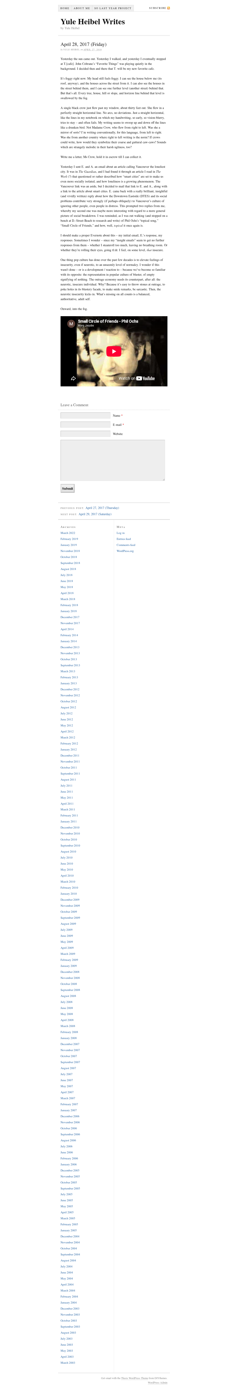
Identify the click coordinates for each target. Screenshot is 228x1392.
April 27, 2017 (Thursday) (102, 508)
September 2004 (70, 1254)
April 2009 (67, 948)
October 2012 (69, 701)
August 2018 (68, 569)
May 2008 (67, 1014)
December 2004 (70, 1236)
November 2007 (70, 1050)
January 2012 (69, 749)
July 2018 (67, 575)
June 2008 (67, 1008)
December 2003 (70, 1308)
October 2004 (69, 1248)
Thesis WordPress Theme (134, 1378)
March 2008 (68, 1026)
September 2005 (70, 1188)
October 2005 (69, 1182)
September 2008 (70, 990)
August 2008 (68, 996)
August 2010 (68, 851)
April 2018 (67, 593)
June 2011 (67, 791)
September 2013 (70, 665)
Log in (121, 533)
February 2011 (69, 815)
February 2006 (69, 1158)
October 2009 (69, 912)
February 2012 (69, 743)
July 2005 (67, 1194)
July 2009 (67, 930)
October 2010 (69, 839)
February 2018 (69, 605)
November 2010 (70, 833)
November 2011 (70, 761)
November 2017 (70, 623)
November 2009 (70, 906)
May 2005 (67, 1206)
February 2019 (69, 539)
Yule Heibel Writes (93, 21)
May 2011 (67, 797)
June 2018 (67, 581)
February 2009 (69, 960)
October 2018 (69, 557)
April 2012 (67, 731)
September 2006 (70, 1134)
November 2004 (70, 1242)
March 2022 (68, 533)
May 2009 (67, 942)
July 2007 (67, 1074)
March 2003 (68, 1363)
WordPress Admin (157, 1382)
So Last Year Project (113, 8)
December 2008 (70, 972)
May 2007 (67, 1086)
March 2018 (68, 599)
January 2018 (69, 611)
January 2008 (69, 1038)
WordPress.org (125, 551)
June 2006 (67, 1152)
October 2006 (69, 1128)
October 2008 (69, 984)
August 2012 (68, 707)
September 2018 (70, 563)
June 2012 (67, 719)
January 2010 (69, 894)
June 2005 (67, 1200)
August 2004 (68, 1260)
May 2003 (67, 1351)
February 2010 (69, 888)
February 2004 (69, 1296)
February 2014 (69, 635)
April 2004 (67, 1284)
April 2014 (67, 629)
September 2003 (70, 1326)
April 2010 (67, 875)
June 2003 (67, 1345)
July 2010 (67, 857)
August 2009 (68, 924)
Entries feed (124, 539)
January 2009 (69, 966)
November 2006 (70, 1122)
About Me (82, 8)
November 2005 (70, 1176)
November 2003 (70, 1314)
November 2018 (70, 551)
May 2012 (67, 725)
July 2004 (67, 1266)
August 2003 (68, 1332)
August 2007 (68, 1068)
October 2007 (69, 1056)
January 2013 (69, 683)
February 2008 (69, 1032)
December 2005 (70, 1170)
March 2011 (68, 809)
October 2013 (69, 659)
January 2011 (69, 821)
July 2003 (67, 1339)
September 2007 (70, 1062)
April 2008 (67, 1020)
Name (118, 415)
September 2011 (70, 773)
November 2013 (70, 653)
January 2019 (69, 545)
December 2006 (70, 1116)
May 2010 (67, 869)
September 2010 (70, 845)
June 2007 (67, 1080)
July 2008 (67, 1002)
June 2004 (67, 1272)
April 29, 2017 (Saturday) (95, 514)
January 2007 (69, 1110)
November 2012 (70, 695)
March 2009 (68, 954)
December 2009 (70, 900)
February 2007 (69, 1104)
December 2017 (70, 617)
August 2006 (68, 1140)
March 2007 (68, 1098)
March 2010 (68, 881)
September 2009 (70, 918)
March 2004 (68, 1290)
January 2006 (69, 1164)
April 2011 (67, 804)
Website (118, 434)
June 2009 (67, 936)
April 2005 (67, 1212)
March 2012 (68, 737)
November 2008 (70, 978)
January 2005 (69, 1230)
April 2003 (67, 1357)
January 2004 (69, 1302)
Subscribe (157, 8)
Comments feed (126, 545)
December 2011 (70, 755)
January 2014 (69, 641)
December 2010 (70, 827)
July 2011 (67, 785)
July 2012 (67, 713)
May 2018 (67, 587)
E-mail (118, 424)
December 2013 (70, 647)
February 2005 (69, 1224)
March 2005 (68, 1218)
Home (64, 8)
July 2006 (67, 1146)
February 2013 (69, 677)
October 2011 (69, 767)
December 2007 (70, 1044)
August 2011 (68, 779)
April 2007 (67, 1092)
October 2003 (69, 1320)
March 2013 (68, 671)
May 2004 (67, 1278)
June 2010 (67, 863)
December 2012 (70, 689)
